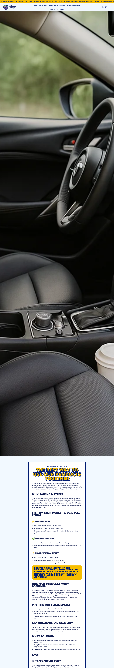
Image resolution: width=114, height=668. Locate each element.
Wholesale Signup (73, 5)
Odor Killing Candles (57, 5)
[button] (106, 7)
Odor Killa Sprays (40, 5)
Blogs (62, 9)
